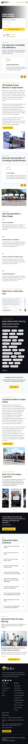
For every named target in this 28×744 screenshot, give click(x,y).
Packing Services (18, 697)
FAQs (3, 693)
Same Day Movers (18, 707)
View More (4, 370)
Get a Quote (13, 387)
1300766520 (6, 715)
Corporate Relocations (19, 695)
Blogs (3, 695)
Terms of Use (5, 740)
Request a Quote (8, 127)
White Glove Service (18, 705)
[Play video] (14, 197)
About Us (4, 685)
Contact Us (4, 690)
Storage (16, 710)
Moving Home (17, 685)
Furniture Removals (18, 690)
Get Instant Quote (14, 29)
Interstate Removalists (19, 700)
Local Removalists (18, 702)
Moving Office (17, 688)
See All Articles (13, 659)
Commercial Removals (19, 693)
